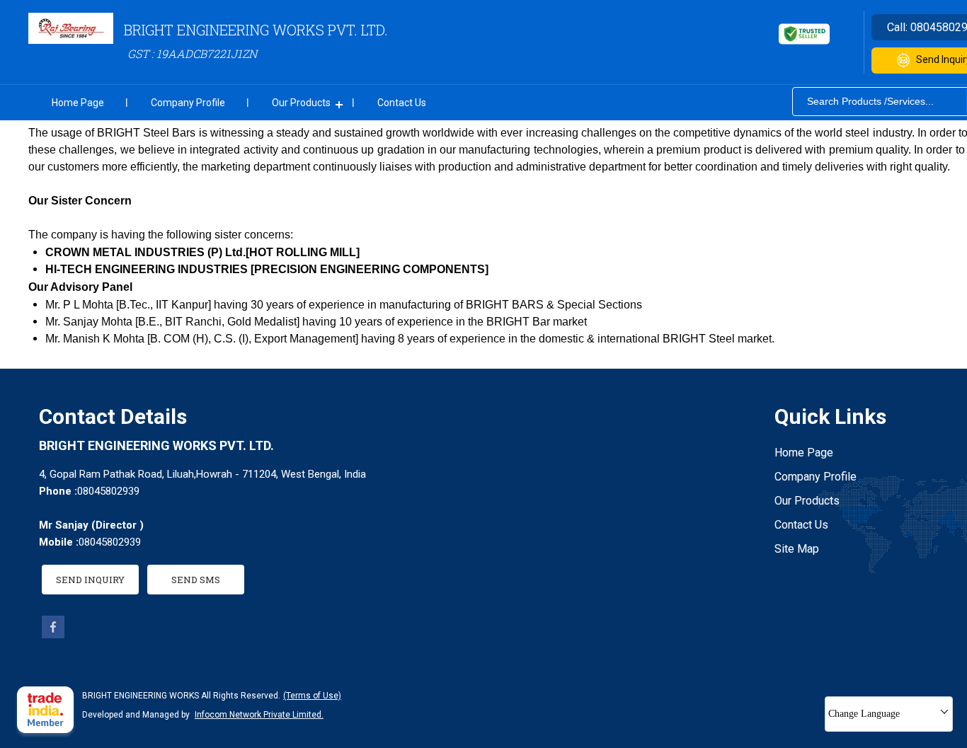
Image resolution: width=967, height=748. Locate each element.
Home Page (78, 102)
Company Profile (188, 102)
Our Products (301, 102)
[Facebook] (53, 634)
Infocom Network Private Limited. (259, 715)
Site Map (796, 549)
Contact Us (401, 102)
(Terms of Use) (312, 696)
